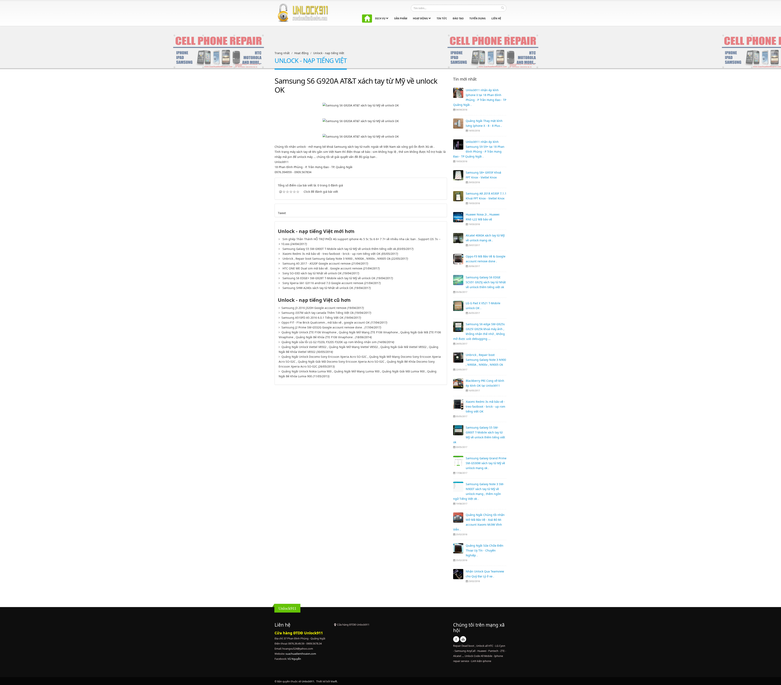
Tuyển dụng (477, 18)
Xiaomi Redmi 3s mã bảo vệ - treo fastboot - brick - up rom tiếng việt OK (332, 254)
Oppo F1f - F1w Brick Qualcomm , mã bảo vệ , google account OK (325, 322)
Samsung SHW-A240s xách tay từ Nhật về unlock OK (318, 288)
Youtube (463, 639)
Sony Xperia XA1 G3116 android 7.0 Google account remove (323, 283)
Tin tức (442, 18)
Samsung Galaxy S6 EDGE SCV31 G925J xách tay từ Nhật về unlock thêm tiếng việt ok (486, 282)
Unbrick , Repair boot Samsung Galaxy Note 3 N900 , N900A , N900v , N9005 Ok (336, 258)
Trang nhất (282, 53)
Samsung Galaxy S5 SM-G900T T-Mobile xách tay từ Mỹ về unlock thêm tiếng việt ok (339, 249)
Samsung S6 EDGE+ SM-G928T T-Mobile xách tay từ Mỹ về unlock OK (329, 278)
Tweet (282, 213)
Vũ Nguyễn (294, 659)
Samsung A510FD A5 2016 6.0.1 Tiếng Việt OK (312, 318)
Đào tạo (458, 18)
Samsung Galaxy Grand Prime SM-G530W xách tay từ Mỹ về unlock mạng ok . (486, 463)
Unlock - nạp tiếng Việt (328, 53)
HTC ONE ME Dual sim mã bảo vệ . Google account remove (322, 268)
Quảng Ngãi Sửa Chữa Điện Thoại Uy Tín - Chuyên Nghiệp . (484, 550)
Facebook (456, 639)
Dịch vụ (380, 18)
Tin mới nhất (465, 79)
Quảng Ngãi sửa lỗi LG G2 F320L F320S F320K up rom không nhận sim (329, 342)
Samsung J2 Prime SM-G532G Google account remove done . (322, 327)
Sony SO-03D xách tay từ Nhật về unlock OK (312, 273)
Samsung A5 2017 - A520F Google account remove (317, 263)
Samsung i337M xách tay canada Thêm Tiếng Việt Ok (317, 313)
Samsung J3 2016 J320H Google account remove (313, 308)
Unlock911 (308, 681)
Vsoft (334, 681)
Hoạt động (421, 18)
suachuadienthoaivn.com (301, 653)
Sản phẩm (400, 18)
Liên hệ (496, 18)
